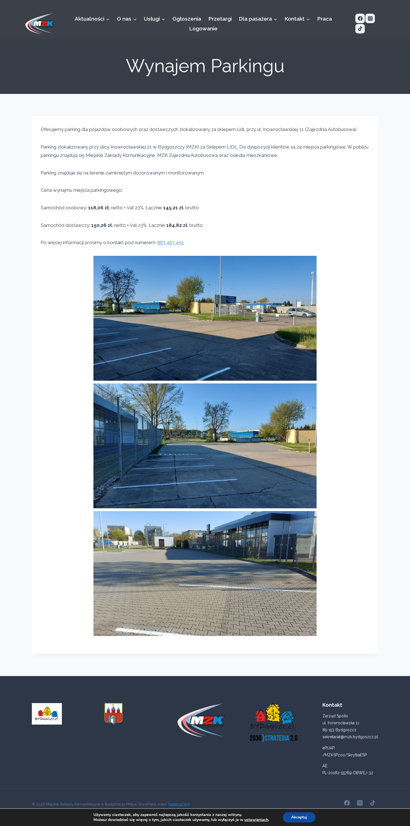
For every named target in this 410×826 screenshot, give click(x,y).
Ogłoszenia (186, 19)
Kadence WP (179, 804)
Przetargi (220, 19)
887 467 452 (170, 242)
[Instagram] (370, 18)
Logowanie (203, 28)
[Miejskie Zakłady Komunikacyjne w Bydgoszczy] (39, 23)
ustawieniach (256, 819)
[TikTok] (360, 28)
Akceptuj (299, 817)
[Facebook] (360, 18)
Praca (324, 19)
